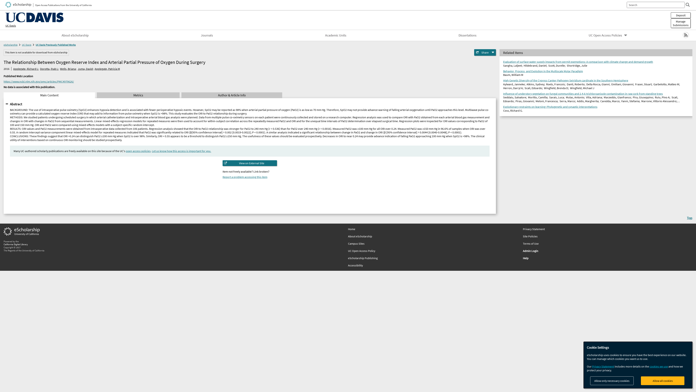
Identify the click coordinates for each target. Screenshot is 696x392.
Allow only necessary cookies (611, 381)
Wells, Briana (68, 69)
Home (351, 229)
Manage (681, 23)
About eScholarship (75, 35)
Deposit (680, 15)
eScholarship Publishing (363, 258)
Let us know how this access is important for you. (181, 151)
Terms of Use (531, 243)
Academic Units (335, 35)
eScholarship (11, 44)
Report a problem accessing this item (245, 177)
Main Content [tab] (49, 95)
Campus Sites (356, 243)
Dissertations (468, 35)
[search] (688, 5)
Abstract (16, 104)
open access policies (138, 151)
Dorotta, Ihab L (49, 69)
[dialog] (638, 365)
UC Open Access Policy (361, 251)
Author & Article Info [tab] (232, 95)
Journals (207, 35)
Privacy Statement (534, 229)
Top (689, 218)
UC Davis (10, 25)
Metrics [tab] (138, 95)
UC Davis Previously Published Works (56, 44)
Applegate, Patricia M (107, 69)
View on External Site (251, 163)
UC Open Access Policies (605, 35)
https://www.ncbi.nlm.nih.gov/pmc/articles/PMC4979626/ (39, 81)
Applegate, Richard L (25, 69)
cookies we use (659, 366)
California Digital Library (16, 244)
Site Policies (530, 236)
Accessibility (355, 265)
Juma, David (85, 69)
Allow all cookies (663, 381)
